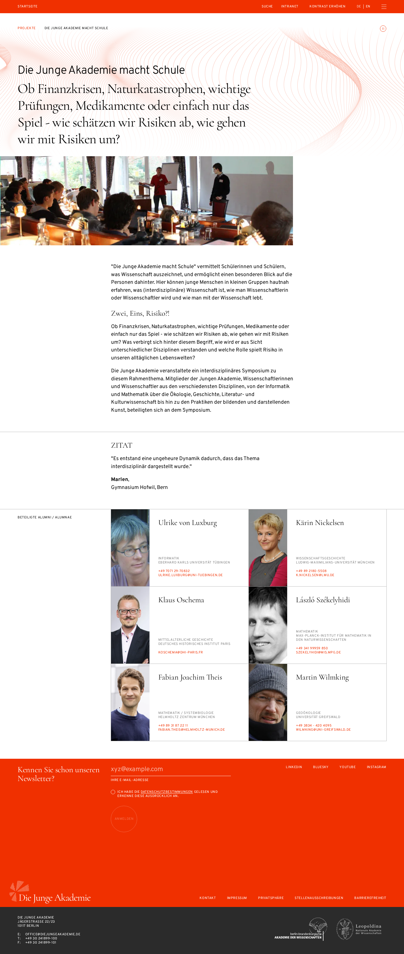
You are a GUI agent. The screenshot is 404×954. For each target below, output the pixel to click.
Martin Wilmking (322, 677)
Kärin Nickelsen (320, 522)
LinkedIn (294, 767)
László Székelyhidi (323, 599)
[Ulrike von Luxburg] (130, 547)
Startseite (28, 7)
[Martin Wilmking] (268, 702)
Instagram (376, 767)
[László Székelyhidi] (268, 625)
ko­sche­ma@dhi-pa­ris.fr (180, 652)
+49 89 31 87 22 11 (173, 726)
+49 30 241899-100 (41, 938)
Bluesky (320, 767)
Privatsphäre (271, 898)
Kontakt (208, 898)
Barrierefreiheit (370, 898)
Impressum (237, 898)
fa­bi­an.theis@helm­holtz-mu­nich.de (191, 730)
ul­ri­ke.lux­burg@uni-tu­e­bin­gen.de (190, 575)
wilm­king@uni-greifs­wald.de (323, 730)
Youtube (347, 767)
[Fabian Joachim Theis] (130, 702)
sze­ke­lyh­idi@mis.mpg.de (318, 652)
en (368, 6)
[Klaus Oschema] (130, 625)
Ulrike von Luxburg (187, 522)
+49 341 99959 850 (312, 648)
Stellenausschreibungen (319, 898)
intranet (289, 6)
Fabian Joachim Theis (190, 677)
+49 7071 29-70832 (174, 571)
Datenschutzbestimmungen (167, 792)
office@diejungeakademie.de (53, 934)
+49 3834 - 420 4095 (313, 726)
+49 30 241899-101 (40, 943)
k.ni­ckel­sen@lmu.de (315, 575)
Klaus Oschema (181, 599)
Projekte (27, 28)
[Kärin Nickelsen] (268, 547)
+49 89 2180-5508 (311, 571)
